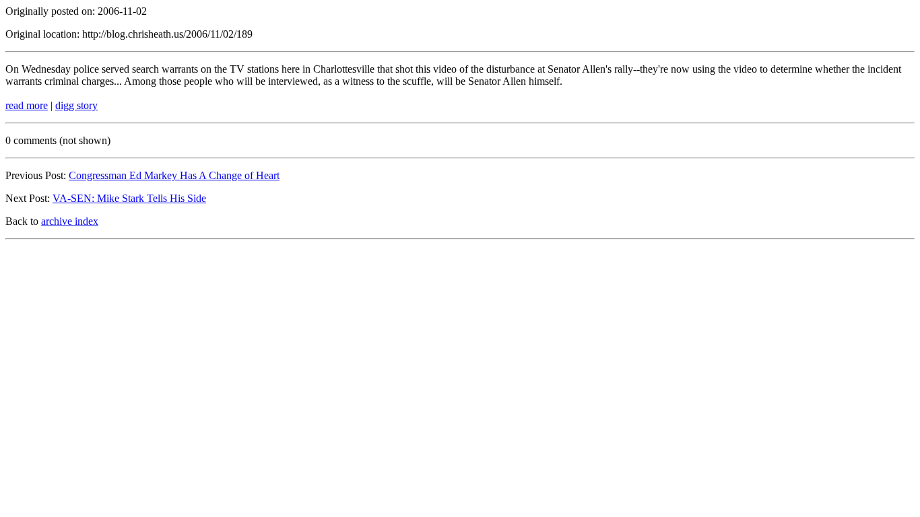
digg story (76, 105)
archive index (69, 221)
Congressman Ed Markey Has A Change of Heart (174, 175)
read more (26, 105)
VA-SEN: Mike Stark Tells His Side (129, 198)
